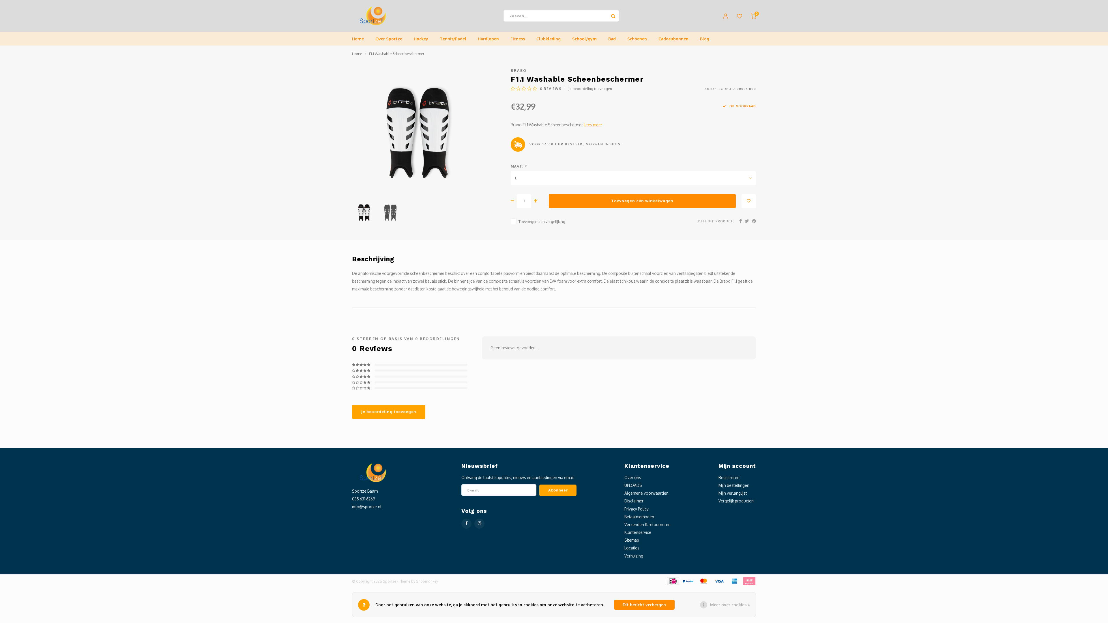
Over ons (632, 477)
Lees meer (593, 124)
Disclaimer (633, 500)
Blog (704, 38)
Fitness (517, 38)
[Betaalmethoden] (672, 580)
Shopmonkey (427, 581)
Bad (612, 38)
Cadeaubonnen (673, 38)
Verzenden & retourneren (647, 524)
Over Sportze (388, 38)
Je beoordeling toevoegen (590, 89)
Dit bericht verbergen (644, 604)
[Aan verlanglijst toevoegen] (749, 201)
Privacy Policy (636, 508)
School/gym (584, 38)
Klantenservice (637, 532)
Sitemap (631, 540)
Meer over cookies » (730, 604)
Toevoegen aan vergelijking (542, 221)
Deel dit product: (716, 221)
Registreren (729, 477)
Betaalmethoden (639, 516)
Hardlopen (488, 38)
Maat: (519, 166)
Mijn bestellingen (733, 485)
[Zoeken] (613, 16)
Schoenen (637, 38)
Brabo (519, 70)
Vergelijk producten (736, 500)
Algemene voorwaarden (646, 493)
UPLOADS (633, 485)
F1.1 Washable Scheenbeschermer (396, 53)
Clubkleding (548, 38)
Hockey (421, 38)
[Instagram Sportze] (479, 524)
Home (358, 38)
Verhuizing (633, 555)
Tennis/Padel (453, 38)
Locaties (631, 547)
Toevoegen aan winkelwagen (642, 200)
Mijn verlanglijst (732, 493)
